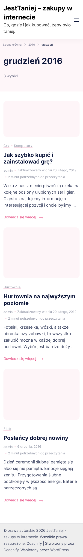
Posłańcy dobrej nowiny (35, 437)
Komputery (23, 146)
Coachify (11, 550)
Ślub (7, 429)
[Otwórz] (77, 20)
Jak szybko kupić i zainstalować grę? (28, 158)
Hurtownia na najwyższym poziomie (39, 299)
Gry (6, 146)
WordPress (59, 550)
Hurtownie (12, 287)
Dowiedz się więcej (19, 217)
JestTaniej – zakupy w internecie (37, 12)
